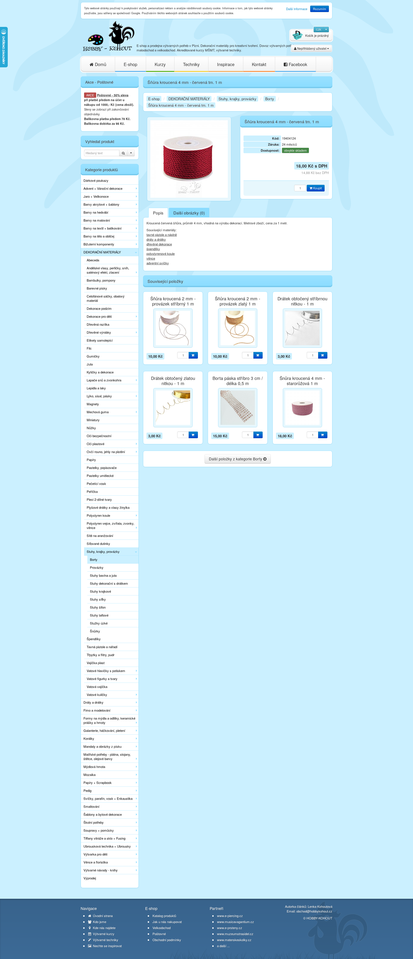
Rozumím (319, 9)
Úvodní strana (102, 916)
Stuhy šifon (98, 607)
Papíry (91, 459)
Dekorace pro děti (99, 316)
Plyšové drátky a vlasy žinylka (108, 507)
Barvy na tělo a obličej (98, 236)
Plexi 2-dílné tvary (99, 499)
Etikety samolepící (100, 340)
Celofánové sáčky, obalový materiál (106, 298)
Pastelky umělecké (100, 475)
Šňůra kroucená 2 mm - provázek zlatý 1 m (237, 301)
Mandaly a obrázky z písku (102, 746)
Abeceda (93, 260)
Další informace (296, 9)
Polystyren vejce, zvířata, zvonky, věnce (110, 525)
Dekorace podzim (99, 308)
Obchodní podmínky (167, 940)
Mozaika (89, 774)
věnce (150, 258)
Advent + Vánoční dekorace (102, 188)
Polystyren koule (98, 515)
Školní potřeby (93, 822)
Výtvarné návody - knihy (100, 870)
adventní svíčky (157, 263)
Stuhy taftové (99, 615)
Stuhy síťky (98, 599)
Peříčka (92, 491)
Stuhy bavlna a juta (103, 575)
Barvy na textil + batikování (102, 228)
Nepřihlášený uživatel (311, 48)
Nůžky (91, 428)
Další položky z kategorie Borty (236, 458)
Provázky (96, 567)
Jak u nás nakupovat (167, 922)
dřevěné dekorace (159, 244)
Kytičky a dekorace (100, 372)
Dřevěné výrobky (99, 332)
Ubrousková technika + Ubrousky (107, 846)
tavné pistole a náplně (161, 234)
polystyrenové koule (160, 253)
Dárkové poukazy (95, 180)
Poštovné (104, 95)
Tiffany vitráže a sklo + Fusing (104, 838)
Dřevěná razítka (98, 324)
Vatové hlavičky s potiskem (106, 670)
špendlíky (153, 249)
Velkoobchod (162, 928)
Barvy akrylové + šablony (101, 204)
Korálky (88, 738)
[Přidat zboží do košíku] (193, 355)
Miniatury (93, 420)
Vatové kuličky (97, 694)
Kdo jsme (99, 922)
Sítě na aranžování (100, 535)
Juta (90, 364)
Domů (100, 64)
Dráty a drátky (93, 702)
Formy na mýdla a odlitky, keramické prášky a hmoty (109, 720)
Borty (93, 559)
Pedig (87, 790)
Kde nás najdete (104, 928)
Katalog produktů (164, 916)
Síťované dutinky (98, 543)
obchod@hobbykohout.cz (314, 911)
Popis (158, 213)
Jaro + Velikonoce (96, 196)
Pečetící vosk (96, 483)
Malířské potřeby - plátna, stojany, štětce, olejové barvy (107, 756)
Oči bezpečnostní (99, 435)
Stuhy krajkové (100, 591)
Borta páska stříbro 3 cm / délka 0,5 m (238, 381)
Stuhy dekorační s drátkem (109, 583)
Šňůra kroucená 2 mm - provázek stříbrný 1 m (173, 301)
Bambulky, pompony (101, 280)
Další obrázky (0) (189, 213)
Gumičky (93, 356)
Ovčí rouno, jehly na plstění (106, 451)
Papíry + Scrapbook (97, 782)
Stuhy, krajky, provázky (103, 551)
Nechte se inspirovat (107, 946)
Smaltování (91, 806)
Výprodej (89, 878)
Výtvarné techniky (105, 940)
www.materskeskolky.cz (234, 939)
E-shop (130, 64)
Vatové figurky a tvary (102, 678)
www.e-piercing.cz (230, 915)
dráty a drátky (156, 239)
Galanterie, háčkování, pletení (104, 730)
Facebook (297, 64)
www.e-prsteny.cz (229, 927)
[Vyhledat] (123, 153)
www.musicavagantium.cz (235, 921)
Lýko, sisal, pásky (99, 396)
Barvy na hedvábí (95, 212)
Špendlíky (94, 639)
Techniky (191, 64)
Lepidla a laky (96, 388)
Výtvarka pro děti (95, 854)
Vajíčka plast (96, 662)
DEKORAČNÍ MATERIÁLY (102, 252)
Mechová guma (98, 412)
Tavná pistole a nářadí (102, 646)
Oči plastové (95, 443)
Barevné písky (97, 288)
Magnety (93, 404)
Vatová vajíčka (97, 686)
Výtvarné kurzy (103, 934)
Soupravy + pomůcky (98, 830)
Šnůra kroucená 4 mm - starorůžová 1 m (302, 381)
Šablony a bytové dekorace (102, 814)
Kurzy (160, 64)
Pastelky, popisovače (102, 467)
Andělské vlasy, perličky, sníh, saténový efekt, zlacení (108, 270)
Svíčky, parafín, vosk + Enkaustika (108, 798)
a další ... (223, 946)
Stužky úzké (99, 623)
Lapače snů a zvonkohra (104, 380)
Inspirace (225, 64)
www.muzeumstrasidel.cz (235, 933)
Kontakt (259, 64)
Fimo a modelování (96, 710)
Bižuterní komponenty (98, 244)
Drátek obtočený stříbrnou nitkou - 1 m (302, 301)
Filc (89, 348)
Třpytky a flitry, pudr (100, 654)
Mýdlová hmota (94, 766)
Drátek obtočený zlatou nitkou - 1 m (173, 381)
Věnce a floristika (95, 862)
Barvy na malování (96, 220)
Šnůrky (95, 631)
